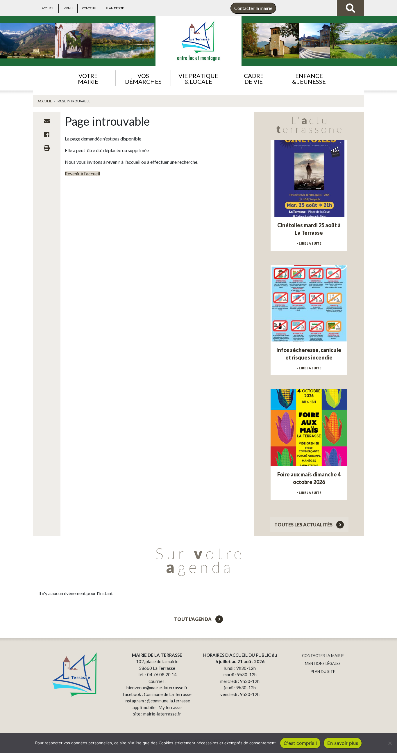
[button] (87, 78)
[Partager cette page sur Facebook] (47, 134)
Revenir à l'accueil (82, 173)
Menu (68, 8)
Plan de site (115, 8)
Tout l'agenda (193, 619)
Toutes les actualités (303, 524)
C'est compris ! (300, 743)
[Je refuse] (390, 743)
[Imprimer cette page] (46, 147)
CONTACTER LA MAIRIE (323, 655)
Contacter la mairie (253, 8)
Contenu (89, 8)
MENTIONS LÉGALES (323, 663)
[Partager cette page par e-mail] (46, 121)
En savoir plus (342, 743)
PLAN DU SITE (323, 671)
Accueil (48, 8)
